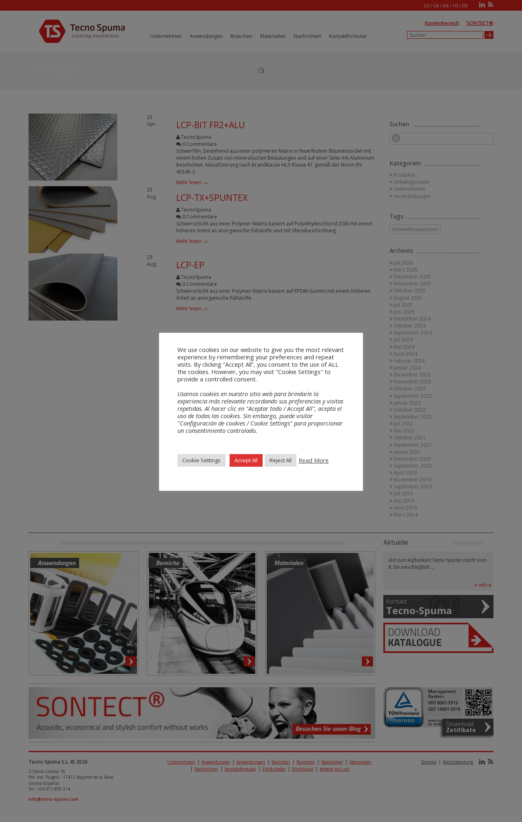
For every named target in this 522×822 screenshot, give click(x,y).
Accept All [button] (246, 460)
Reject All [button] (281, 460)
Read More (314, 460)
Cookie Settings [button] (201, 460)
